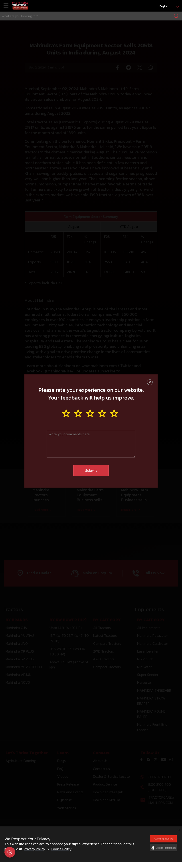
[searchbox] (91, 16)
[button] (163, 847)
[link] (20, 6)
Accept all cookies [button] (163, 839)
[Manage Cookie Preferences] (9, 852)
